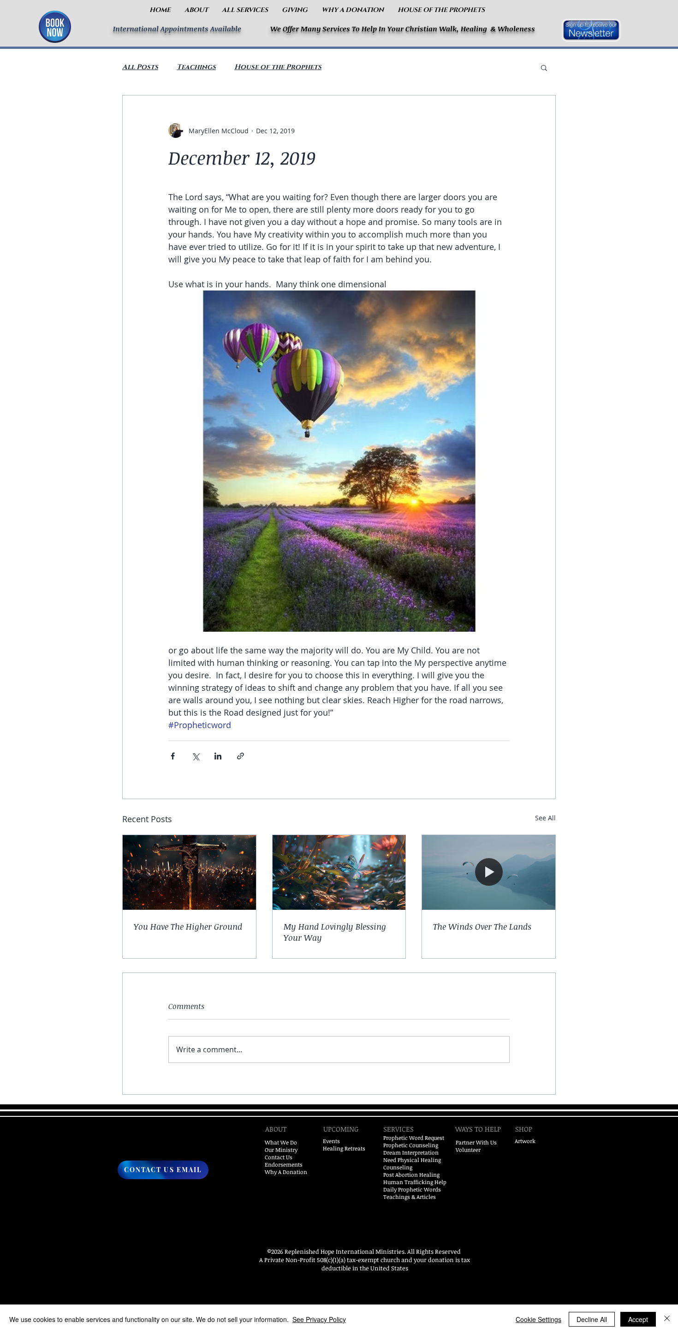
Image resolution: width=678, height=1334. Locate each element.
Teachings (196, 67)
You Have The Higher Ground (188, 926)
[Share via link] (240, 756)
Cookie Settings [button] (538, 1319)
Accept (638, 1319)
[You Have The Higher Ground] (189, 872)
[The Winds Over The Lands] (488, 872)
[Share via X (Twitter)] (195, 756)
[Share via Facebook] (172, 756)
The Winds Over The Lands (482, 926)
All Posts (140, 67)
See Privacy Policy (319, 1319)
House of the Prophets (277, 67)
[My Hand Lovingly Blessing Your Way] (339, 872)
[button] (196, 10)
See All (545, 817)
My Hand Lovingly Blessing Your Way (335, 932)
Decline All (592, 1319)
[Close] (666, 1319)
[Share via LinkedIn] (218, 756)
